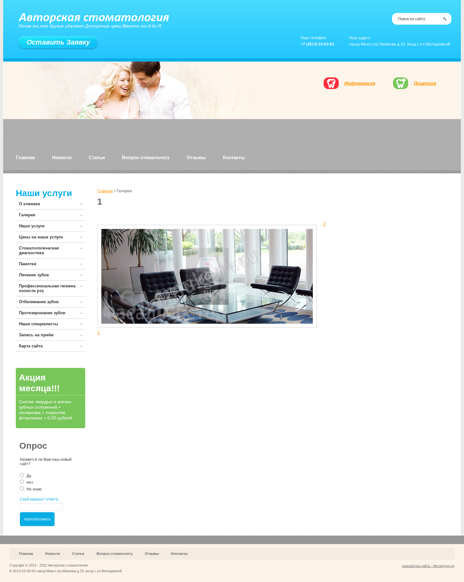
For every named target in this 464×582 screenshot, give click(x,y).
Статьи (97, 157)
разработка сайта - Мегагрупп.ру (428, 566)
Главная (25, 157)
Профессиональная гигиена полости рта (47, 288)
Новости (62, 157)
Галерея (27, 215)
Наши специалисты (38, 323)
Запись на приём (36, 335)
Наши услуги (32, 226)
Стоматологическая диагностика (39, 250)
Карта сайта (31, 346)
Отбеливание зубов (39, 301)
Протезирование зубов (42, 312)
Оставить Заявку (58, 42)
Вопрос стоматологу (146, 157)
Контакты (234, 157)
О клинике (29, 203)
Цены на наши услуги (41, 237)
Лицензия (425, 83)
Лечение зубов (34, 275)
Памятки (27, 263)
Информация (359, 83)
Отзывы (196, 157)
